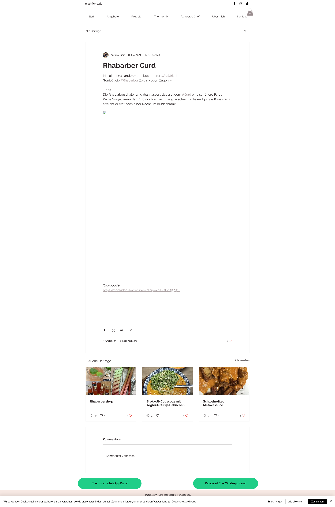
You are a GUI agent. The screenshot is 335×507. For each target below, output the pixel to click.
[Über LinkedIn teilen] (121, 330)
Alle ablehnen (295, 501)
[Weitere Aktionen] (230, 55)
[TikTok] (247, 3)
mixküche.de (93, 3)
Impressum (151, 495)
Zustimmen (317, 501)
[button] (250, 12)
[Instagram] (241, 3)
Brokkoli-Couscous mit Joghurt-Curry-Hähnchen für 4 (166, 403)
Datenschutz (165, 495)
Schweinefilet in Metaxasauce (215, 403)
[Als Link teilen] (130, 330)
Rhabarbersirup (101, 401)
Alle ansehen (242, 360)
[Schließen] (331, 501)
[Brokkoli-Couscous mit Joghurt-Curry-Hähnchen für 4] (167, 381)
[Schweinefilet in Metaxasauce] (224, 381)
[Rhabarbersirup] (111, 381)
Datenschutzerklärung (184, 501)
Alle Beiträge (93, 31)
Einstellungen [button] (275, 501)
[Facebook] (234, 3)
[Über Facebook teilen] (104, 330)
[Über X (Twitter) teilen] (113, 330)
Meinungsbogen (182, 495)
